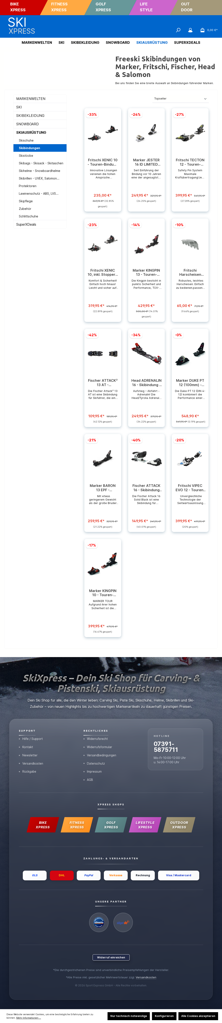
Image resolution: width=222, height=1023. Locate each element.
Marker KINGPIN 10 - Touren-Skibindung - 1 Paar (102, 593)
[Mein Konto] (190, 30)
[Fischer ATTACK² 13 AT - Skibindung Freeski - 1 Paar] (102, 353)
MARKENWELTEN (30, 98)
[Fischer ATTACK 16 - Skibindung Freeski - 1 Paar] (146, 458)
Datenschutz (96, 763)
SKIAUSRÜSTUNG (31, 132)
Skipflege (26, 201)
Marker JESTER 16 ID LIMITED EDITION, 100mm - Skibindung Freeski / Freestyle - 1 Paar (146, 162)
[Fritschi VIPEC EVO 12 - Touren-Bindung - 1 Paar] (190, 458)
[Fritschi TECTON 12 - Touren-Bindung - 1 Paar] (190, 133)
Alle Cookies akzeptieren (198, 1016)
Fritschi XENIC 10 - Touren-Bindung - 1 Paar (103, 162)
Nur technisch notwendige (128, 1016)
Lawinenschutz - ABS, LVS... (39, 193)
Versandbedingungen (101, 755)
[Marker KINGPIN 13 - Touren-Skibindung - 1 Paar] (146, 243)
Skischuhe (26, 140)
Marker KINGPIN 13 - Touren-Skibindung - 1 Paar (146, 272)
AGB (90, 780)
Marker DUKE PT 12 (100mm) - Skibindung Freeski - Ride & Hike (190, 383)
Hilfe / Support (32, 739)
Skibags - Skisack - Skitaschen (41, 163)
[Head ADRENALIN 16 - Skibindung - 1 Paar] (146, 353)
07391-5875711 (166, 746)
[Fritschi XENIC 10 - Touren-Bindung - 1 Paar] (102, 133)
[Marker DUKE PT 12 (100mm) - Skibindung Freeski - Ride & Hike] (190, 353)
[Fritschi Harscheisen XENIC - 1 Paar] (190, 243)
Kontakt (27, 747)
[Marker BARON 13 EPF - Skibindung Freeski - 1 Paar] (102, 458)
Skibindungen (29, 148)
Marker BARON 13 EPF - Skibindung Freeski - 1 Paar (103, 488)
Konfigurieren (164, 1016)
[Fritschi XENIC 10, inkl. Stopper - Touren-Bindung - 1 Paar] (102, 243)
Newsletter (30, 755)
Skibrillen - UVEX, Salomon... (39, 178)
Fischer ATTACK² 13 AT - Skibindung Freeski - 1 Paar (103, 383)
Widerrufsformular (99, 747)
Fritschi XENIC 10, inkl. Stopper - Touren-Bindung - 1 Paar (103, 272)
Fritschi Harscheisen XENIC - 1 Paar (190, 272)
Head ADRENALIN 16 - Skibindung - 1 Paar (146, 383)
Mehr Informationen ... (28, 1017)
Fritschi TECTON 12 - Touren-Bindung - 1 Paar (190, 162)
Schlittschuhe (28, 216)
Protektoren (27, 186)
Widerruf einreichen (111, 957)
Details (102, 204)
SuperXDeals (26, 224)
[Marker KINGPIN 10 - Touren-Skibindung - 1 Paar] (102, 564)
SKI (19, 107)
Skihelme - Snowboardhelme (39, 171)
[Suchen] (178, 30)
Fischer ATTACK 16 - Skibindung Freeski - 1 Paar (146, 488)
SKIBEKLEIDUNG (30, 115)
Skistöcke (26, 155)
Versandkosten (32, 763)
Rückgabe (29, 771)
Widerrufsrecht (97, 739)
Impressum (94, 771)
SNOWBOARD (27, 124)
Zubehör (25, 208)
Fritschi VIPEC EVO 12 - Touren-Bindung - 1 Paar (190, 488)
